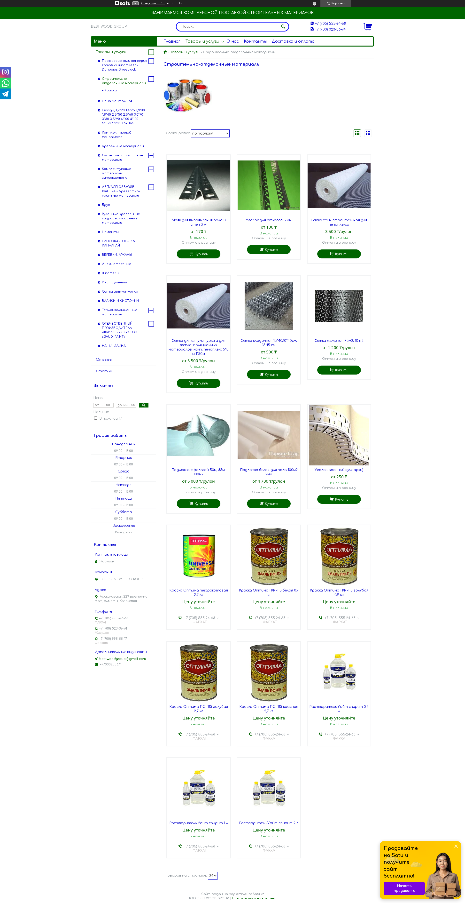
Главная (171, 41)
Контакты (255, 41)
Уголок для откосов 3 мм (269, 220)
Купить (201, 254)
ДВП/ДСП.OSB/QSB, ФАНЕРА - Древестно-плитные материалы (121, 191)
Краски (110, 90)
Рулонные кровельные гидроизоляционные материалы (121, 218)
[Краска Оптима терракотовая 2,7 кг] (198, 555)
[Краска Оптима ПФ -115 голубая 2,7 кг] (198, 672)
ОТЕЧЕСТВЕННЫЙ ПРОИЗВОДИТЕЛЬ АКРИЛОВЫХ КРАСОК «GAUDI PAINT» (119, 330)
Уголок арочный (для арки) (339, 470)
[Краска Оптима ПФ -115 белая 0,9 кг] (268, 555)
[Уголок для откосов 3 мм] (268, 185)
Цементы (110, 232)
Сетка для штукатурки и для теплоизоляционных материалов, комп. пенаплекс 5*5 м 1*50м (198, 347)
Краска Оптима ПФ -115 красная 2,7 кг (268, 709)
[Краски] (187, 95)
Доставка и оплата (293, 41)
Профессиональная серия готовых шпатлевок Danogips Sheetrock (124, 65)
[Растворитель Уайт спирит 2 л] (268, 788)
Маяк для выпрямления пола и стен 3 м (198, 222)
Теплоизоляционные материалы (119, 312)
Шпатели (110, 273)
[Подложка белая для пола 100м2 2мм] (268, 435)
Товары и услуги (202, 41)
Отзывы (104, 360)
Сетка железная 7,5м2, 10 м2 (339, 341)
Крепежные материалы (123, 146)
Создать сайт (153, 3)
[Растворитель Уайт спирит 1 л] (198, 788)
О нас (232, 41)
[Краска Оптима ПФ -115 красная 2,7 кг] (268, 672)
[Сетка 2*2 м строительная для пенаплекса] (339, 185)
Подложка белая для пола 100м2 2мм (269, 472)
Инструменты (114, 282)
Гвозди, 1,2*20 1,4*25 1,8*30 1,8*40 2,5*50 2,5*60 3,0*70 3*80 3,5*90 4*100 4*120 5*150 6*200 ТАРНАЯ (123, 117)
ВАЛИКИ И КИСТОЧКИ (120, 301)
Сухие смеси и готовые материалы (122, 157)
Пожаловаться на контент (254, 898)
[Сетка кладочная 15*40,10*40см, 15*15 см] (268, 306)
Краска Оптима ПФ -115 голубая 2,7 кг (198, 709)
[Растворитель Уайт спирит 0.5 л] (339, 672)
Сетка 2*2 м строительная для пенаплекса (339, 222)
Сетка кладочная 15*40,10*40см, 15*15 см (269, 343)
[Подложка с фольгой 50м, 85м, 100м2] (198, 435)
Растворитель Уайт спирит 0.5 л (339, 709)
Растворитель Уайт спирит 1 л (198, 823)
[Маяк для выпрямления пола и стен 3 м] (198, 185)
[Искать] (283, 27)
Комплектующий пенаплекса (116, 135)
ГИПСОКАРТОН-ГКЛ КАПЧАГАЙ (118, 243)
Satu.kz (258, 894)
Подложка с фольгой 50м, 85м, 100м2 (198, 472)
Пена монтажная (117, 101)
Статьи (104, 371)
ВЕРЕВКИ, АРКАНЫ (117, 254)
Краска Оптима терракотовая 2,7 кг (198, 593)
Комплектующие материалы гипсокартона (116, 173)
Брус (106, 205)
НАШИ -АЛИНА (114, 346)
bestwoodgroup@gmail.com (122, 659)
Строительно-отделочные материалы (124, 81)
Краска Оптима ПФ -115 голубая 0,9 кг (339, 593)
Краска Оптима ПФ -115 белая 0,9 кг (269, 593)
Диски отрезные (116, 264)
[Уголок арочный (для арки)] (339, 435)
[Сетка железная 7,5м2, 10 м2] (339, 306)
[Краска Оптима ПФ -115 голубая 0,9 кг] (339, 555)
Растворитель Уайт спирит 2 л (268, 823)
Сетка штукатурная (120, 291)
